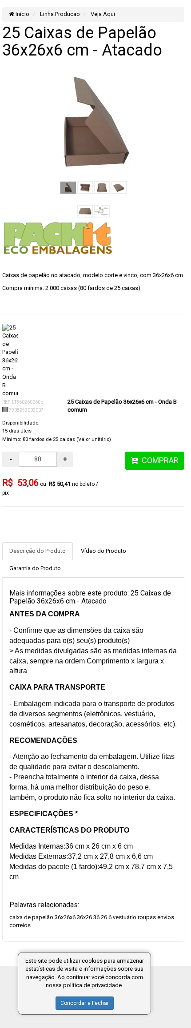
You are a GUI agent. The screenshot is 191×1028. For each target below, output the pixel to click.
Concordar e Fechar (84, 1003)
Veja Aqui (102, 14)
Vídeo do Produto (103, 551)
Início (21, 14)
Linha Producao (59, 14)
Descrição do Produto (37, 551)
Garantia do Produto (35, 568)
